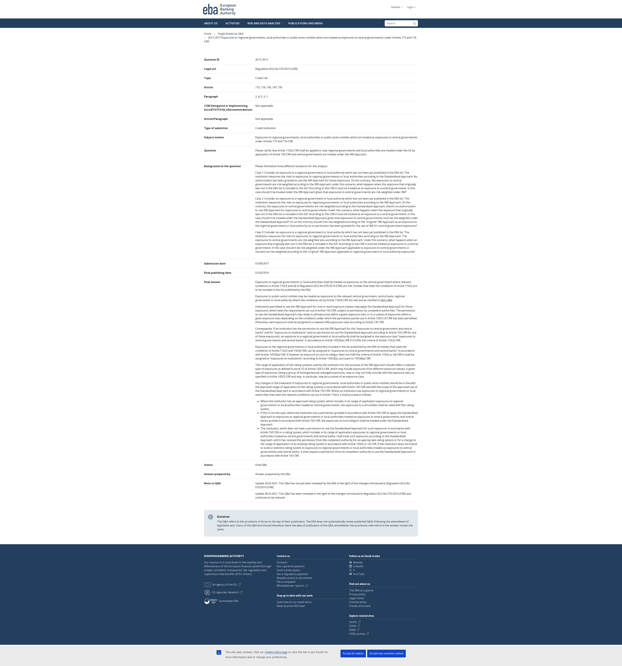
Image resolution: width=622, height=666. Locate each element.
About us (210, 23)
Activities (232, 23)
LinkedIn (358, 566)
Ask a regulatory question (292, 574)
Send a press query (288, 570)
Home (207, 33)
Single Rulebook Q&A (230, 33)
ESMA (352, 626)
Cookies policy (358, 602)
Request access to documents (294, 578)
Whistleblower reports (290, 585)
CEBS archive (357, 634)
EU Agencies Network (225, 592)
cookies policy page (276, 652)
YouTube (358, 574)
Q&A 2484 (386, 300)
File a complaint (286, 582)
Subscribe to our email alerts (294, 602)
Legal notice (356, 598)
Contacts (282, 562)
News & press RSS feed (291, 606)
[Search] (414, 23)
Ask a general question (291, 566)
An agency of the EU (224, 584)
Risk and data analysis (264, 23)
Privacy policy (357, 594)
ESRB (352, 630)
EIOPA (353, 622)
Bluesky (358, 562)
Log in (410, 7)
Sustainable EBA (228, 601)
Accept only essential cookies (386, 653)
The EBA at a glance (361, 590)
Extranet (395, 7)
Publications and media (305, 23)
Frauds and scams (360, 606)
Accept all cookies (353, 653)
